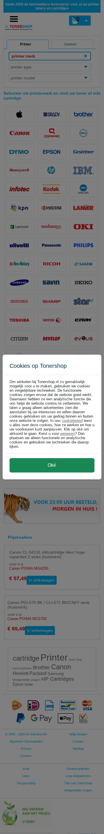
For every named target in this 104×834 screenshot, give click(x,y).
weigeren (67, 433)
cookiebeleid (72, 420)
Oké (52, 465)
